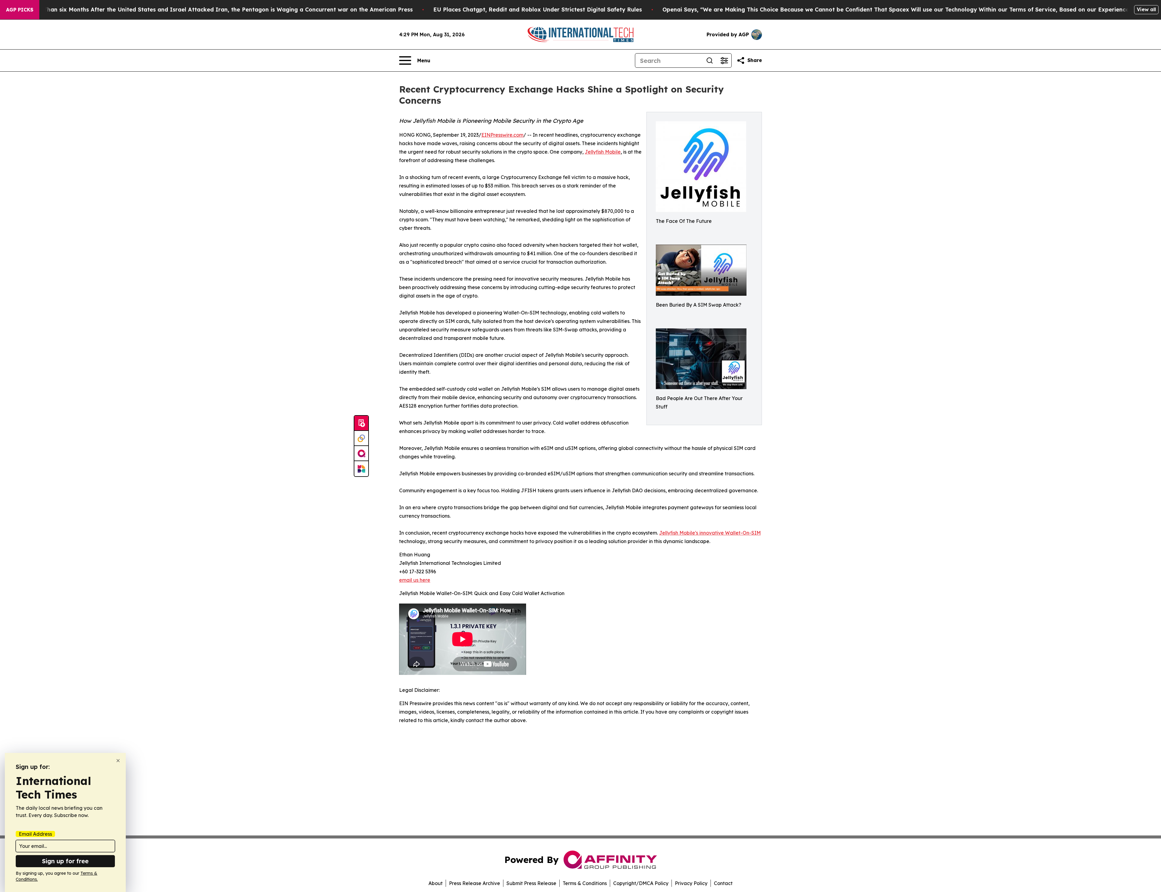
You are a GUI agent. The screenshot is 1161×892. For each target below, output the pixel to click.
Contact (723, 883)
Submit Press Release (531, 883)
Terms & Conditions (585, 883)
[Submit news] (361, 423)
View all (1146, 9)
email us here (414, 580)
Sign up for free (65, 861)
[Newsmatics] (361, 468)
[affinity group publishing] (361, 453)
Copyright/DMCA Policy (640, 883)
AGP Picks (19, 10)
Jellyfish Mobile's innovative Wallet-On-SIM (710, 533)
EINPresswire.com (502, 135)
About (435, 883)
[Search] (709, 60)
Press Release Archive (474, 883)
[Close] (118, 760)
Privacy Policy (691, 883)
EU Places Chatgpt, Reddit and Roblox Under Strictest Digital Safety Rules (537, 9)
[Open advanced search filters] (724, 60)
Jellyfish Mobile (603, 152)
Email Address (35, 834)
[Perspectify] (361, 438)
